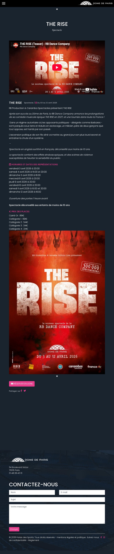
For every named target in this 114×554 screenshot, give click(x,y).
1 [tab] (57, 9)
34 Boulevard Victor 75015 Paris (18, 469)
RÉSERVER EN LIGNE (23, 383)
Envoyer (14, 529)
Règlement (33, 540)
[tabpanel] (57, 302)
